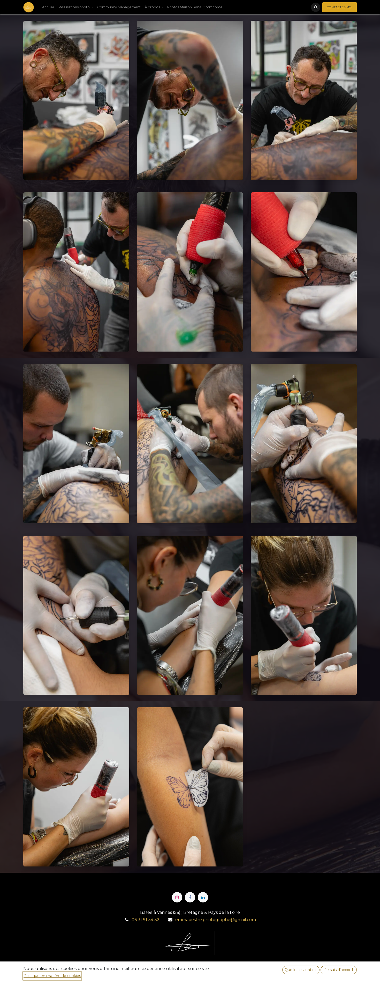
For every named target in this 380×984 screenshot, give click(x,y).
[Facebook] (190, 897)
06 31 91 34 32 (145, 919)
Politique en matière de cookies (52, 975)
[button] (315, 7)
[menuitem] (48, 7)
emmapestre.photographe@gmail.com (215, 919)
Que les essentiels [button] (301, 969)
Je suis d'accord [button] (339, 969)
